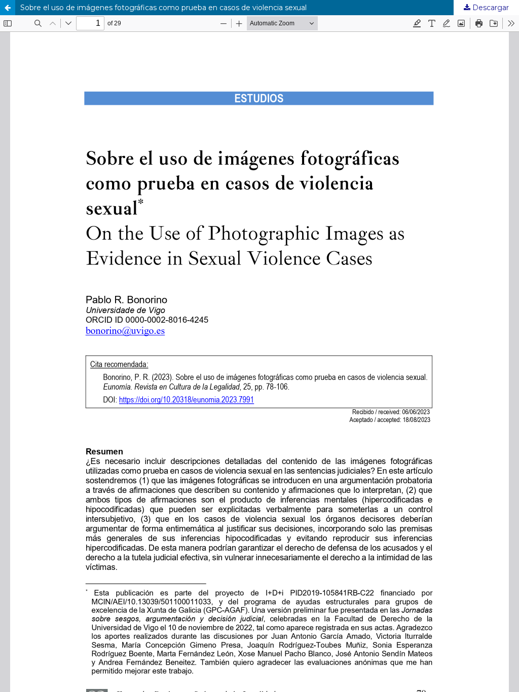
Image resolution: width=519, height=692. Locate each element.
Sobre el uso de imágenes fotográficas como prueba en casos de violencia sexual (163, 7)
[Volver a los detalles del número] (7, 7)
